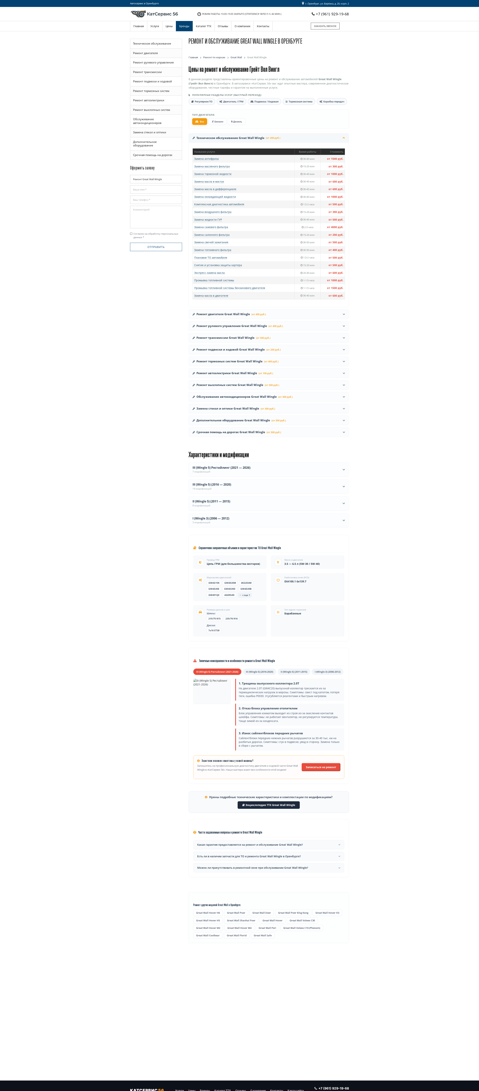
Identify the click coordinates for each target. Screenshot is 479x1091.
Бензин (218, 121)
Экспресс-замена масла (209, 273)
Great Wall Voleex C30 (302, 920)
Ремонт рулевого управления (153, 62)
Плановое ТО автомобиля (210, 257)
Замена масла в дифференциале (215, 189)
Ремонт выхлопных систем (151, 110)
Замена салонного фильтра (212, 235)
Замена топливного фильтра (212, 250)
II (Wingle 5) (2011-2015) (294, 671)
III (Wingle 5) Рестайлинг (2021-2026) (217, 671)
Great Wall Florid (237, 935)
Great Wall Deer (261, 912)
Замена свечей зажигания (211, 242)
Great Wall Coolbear (208, 935)
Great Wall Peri (267, 928)
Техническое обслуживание (152, 43)
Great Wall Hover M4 (239, 928)
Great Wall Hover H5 (208, 920)
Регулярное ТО (203, 101)
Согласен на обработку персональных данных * (154, 235)
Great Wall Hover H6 (208, 912)
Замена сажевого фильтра (211, 227)
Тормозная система (300, 101)
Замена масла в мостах (209, 181)
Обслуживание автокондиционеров (147, 121)
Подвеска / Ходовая (266, 101)
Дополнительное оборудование (145, 143)
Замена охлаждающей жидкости (215, 196)
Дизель (237, 121)
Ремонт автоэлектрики (148, 100)
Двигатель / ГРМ (233, 101)
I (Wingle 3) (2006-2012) (328, 671)
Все (202, 121)
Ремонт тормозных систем (151, 91)
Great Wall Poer (236, 912)
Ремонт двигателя (145, 53)
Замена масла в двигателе (211, 295)
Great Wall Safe (263, 935)
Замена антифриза (206, 158)
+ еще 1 (245, 595)
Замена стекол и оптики (149, 132)
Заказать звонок (325, 26)
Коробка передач (333, 101)
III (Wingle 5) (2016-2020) (259, 671)
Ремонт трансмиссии (147, 72)
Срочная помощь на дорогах (152, 155)
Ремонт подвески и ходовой (152, 81)
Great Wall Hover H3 (327, 912)
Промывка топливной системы (214, 280)
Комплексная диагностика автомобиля (219, 204)
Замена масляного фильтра (212, 166)
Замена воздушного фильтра (212, 212)
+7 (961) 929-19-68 (332, 13)
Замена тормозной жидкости (212, 174)
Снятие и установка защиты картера (218, 265)
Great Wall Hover (273, 920)
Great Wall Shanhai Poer (241, 920)
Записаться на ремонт (321, 767)
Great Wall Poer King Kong (293, 912)
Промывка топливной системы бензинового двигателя (229, 288)
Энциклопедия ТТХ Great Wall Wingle (270, 805)
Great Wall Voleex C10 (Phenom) (301, 928)
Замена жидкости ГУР (208, 219)
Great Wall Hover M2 (208, 928)
